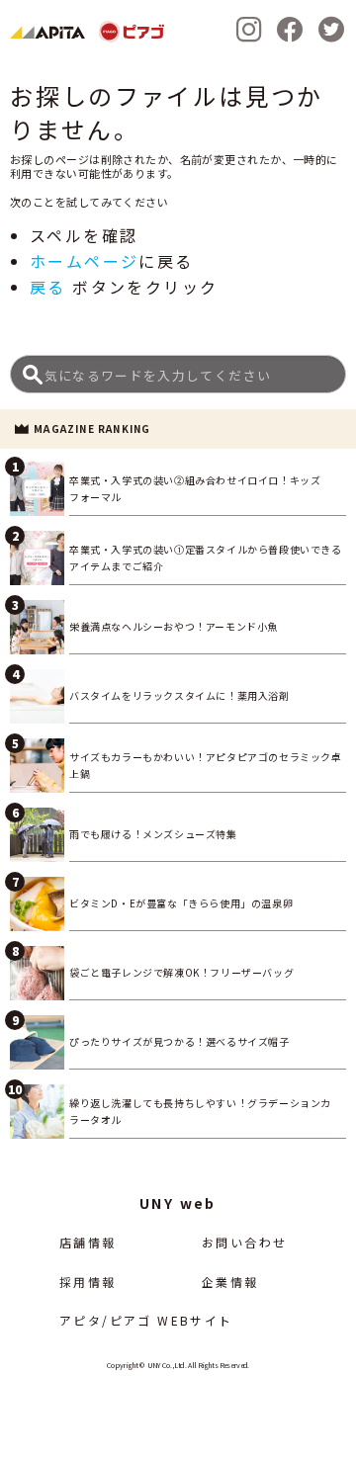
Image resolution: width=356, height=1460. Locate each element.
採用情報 (88, 1281)
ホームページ (84, 261)
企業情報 (230, 1281)
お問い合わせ (244, 1242)
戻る (48, 287)
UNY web (178, 1203)
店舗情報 (88, 1242)
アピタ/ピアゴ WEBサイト (146, 1320)
